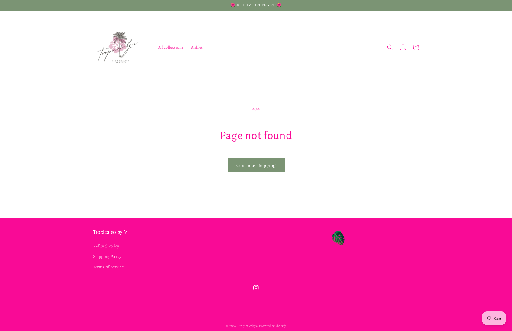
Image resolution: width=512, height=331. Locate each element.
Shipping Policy (107, 256)
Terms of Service (108, 267)
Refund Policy (106, 246)
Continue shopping (256, 165)
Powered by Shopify (272, 326)
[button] (389, 47)
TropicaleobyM (248, 326)
